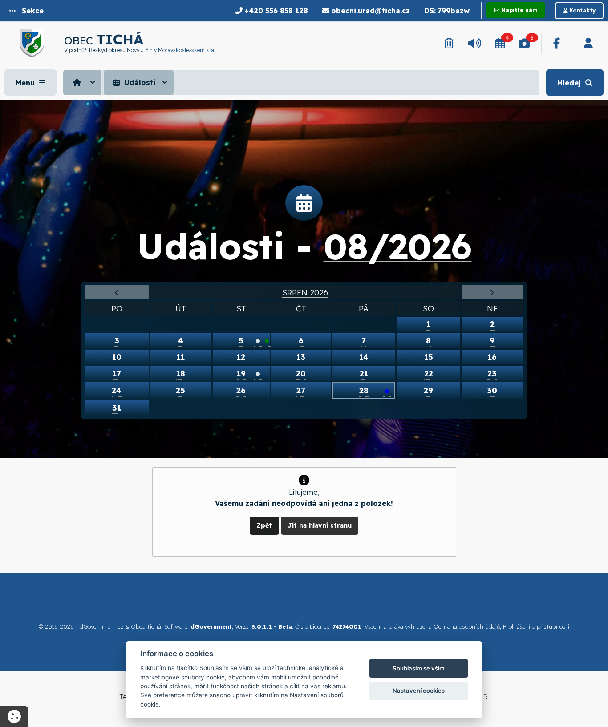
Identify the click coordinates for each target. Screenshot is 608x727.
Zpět (264, 525)
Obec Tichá (146, 626)
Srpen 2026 (305, 292)
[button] (26, 10)
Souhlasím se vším (419, 668)
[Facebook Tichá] (556, 43)
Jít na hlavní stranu (320, 525)
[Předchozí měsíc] (116, 292)
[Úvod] (82, 82)
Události (138, 82)
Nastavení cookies (419, 690)
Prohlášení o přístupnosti (536, 626)
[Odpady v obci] (449, 43)
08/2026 (398, 246)
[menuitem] (83, 82)
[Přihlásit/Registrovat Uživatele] (588, 43)
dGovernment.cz (101, 626)
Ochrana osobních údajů (467, 626)
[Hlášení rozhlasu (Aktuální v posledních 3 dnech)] (474, 43)
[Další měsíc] (492, 292)
